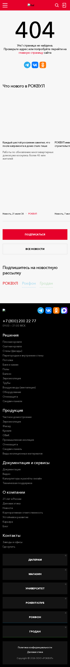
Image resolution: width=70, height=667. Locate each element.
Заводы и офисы (12, 542)
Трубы (6, 382)
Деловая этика (12, 503)
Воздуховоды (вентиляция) (19, 387)
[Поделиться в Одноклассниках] (43, 65)
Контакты (11, 535)
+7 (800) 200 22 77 (19, 321)
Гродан (35, 631)
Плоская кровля (12, 341)
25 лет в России (12, 498)
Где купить (9, 546)
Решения (11, 335)
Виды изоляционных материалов (22, 453)
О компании (14, 492)
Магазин (35, 574)
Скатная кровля (12, 346)
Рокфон (35, 617)
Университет (35, 588)
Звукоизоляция (12, 378)
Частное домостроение (17, 417)
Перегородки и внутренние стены (23, 355)
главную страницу (31, 52)
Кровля (7, 430)
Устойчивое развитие (15, 517)
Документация (12, 469)
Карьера (8, 521)
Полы (6, 369)
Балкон (7, 373)
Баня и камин (10, 364)
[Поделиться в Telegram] (27, 65)
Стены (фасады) (12, 351)
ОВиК (6, 435)
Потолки (8, 360)
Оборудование (12, 392)
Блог (5, 526)
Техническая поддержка (17, 483)
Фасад (7, 426)
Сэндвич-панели (12, 401)
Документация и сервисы (26, 462)
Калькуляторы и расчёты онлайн (22, 478)
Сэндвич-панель (12, 449)
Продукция (13, 410)
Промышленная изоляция (18, 439)
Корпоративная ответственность (23, 512)
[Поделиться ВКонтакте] (35, 65)
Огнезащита (10, 396)
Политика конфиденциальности (35, 647)
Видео (6, 473)
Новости (8, 508)
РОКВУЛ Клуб (35, 602)
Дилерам (35, 559)
